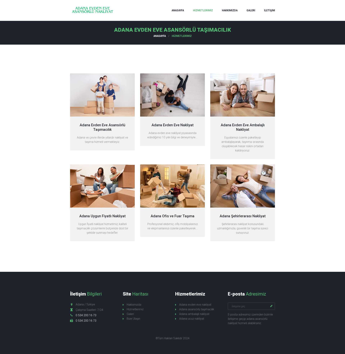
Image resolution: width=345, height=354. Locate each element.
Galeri (251, 10)
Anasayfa (178, 10)
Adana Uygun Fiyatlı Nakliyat (102, 216)
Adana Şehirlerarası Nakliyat (243, 216)
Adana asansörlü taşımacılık (196, 309)
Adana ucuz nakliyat (191, 318)
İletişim (269, 10)
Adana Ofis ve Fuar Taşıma (172, 216)
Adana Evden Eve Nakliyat (172, 125)
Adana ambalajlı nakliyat (194, 314)
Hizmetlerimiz (203, 10)
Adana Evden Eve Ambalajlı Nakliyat (243, 127)
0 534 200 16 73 (86, 315)
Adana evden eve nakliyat (195, 304)
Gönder (271, 306)
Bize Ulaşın (133, 318)
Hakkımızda (230, 10)
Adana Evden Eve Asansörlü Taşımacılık (102, 127)
